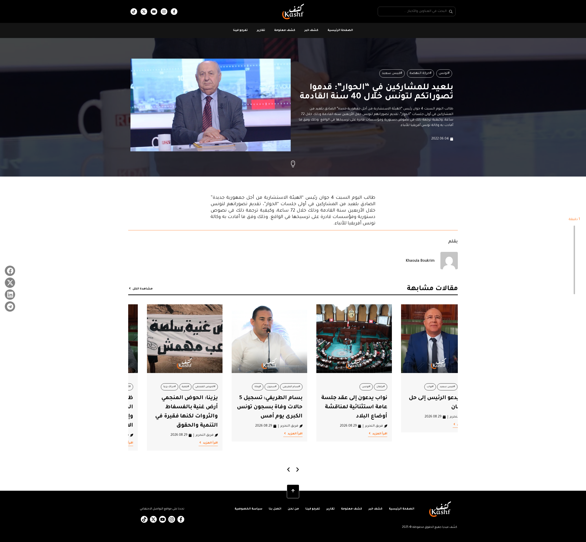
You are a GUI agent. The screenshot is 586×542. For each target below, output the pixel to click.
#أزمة (194, 386)
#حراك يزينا (235, 386)
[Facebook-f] (174, 11)
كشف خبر (311, 30)
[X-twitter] (144, 11)
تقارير (261, 30)
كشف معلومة (284, 30)
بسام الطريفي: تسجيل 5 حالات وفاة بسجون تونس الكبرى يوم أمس (336, 407)
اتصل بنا (275, 509)
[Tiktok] (133, 11)
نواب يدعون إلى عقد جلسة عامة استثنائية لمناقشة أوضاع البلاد (420, 407)
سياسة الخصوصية (248, 509)
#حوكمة (152, 386)
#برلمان (446, 386)
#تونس (444, 73)
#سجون (337, 386)
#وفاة (323, 386)
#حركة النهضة (420, 73)
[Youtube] (154, 11)
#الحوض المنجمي (271, 386)
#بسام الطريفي (357, 386)
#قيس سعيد (392, 73)
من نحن (293, 509)
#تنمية (251, 386)
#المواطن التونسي (174, 386)
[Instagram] (164, 11)
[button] (10, 271)
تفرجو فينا (240, 30)
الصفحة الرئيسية (340, 30)
